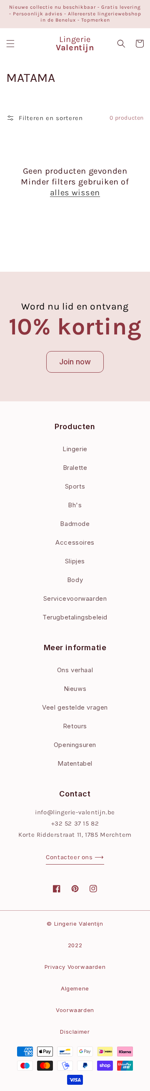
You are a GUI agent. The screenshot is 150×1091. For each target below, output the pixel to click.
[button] (10, 43)
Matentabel (75, 763)
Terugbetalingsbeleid (75, 617)
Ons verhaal (75, 670)
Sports (75, 486)
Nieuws (75, 689)
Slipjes (75, 561)
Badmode (75, 524)
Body (75, 580)
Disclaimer (75, 1031)
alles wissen (75, 192)
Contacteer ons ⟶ (75, 857)
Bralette (75, 468)
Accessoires (75, 542)
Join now (75, 361)
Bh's (75, 505)
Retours (75, 726)
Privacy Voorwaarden (75, 966)
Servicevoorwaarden (75, 598)
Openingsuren (75, 745)
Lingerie (75, 449)
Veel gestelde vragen (75, 707)
